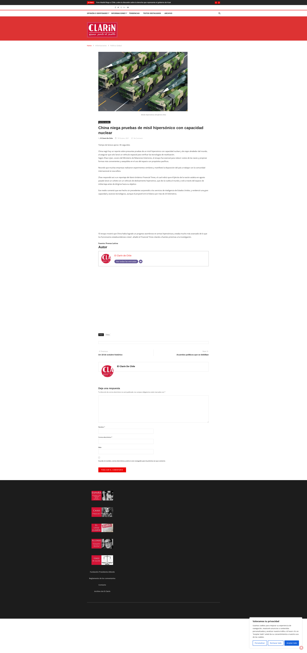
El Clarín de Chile (106, 138)
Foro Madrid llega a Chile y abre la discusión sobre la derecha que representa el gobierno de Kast (133, 2)
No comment (138, 138)
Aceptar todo (292, 643)
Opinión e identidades (97, 13)
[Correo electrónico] (140, 261)
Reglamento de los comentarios (102, 578)
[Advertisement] (153, 215)
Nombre (101, 427)
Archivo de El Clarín (102, 591)
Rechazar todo (275, 643)
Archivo (168, 13)
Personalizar (260, 643)
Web (99, 447)
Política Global (116, 45)
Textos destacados (152, 13)
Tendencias (134, 13)
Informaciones (118, 13)
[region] (275, 632)
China (108, 335)
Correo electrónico (105, 437)
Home (89, 45)
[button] (216, 2)
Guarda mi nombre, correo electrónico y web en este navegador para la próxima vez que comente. (131, 461)
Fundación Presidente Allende (102, 572)
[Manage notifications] (301, 648)
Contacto (102, 585)
